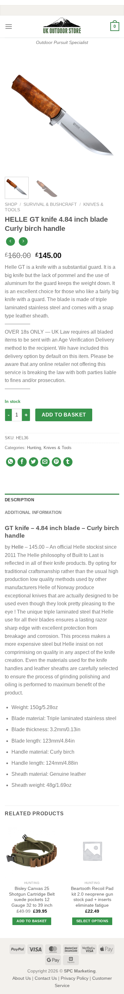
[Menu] (8, 26)
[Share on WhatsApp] (10, 462)
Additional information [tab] (33, 512)
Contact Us (46, 978)
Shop (11, 204)
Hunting (34, 447)
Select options (92, 921)
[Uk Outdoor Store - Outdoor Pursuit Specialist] (62, 25)
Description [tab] (19, 499)
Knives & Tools (58, 447)
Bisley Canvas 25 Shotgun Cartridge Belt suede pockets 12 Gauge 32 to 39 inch (32, 897)
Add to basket (64, 414)
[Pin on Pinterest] (56, 462)
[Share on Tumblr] (68, 462)
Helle (17, 547)
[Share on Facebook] (22, 462)
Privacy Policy (74, 978)
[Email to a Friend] (45, 462)
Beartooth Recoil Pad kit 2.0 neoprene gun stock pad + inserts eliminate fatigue (92, 897)
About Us (21, 978)
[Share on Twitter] (33, 462)
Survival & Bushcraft (50, 204)
